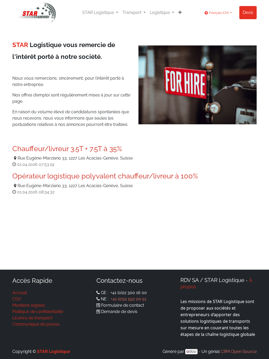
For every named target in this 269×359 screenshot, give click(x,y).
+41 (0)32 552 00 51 (128, 298)
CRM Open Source (239, 351)
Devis (248, 12)
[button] (180, 12)
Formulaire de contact (122, 305)
